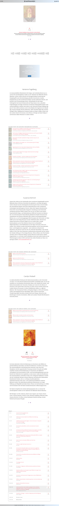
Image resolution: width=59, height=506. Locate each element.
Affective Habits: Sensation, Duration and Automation (23, 315)
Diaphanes (29, 1)
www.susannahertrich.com (24, 239)
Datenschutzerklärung (37, 505)
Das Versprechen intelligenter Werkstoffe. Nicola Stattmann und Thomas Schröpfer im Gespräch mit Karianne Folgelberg (26, 129)
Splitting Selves (19, 458)
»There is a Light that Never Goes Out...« (23, 444)
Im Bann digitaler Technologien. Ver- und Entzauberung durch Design (26, 142)
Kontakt (32, 505)
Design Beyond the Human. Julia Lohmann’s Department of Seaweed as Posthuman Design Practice (26, 175)
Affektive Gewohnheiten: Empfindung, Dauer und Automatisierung (25, 310)
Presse (27, 505)
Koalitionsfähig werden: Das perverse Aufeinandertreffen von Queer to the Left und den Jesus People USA (29, 435)
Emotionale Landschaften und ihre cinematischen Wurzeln (27, 426)
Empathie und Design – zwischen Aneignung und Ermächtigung (25, 156)
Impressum (43, 505)
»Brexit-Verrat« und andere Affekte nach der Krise (25, 440)
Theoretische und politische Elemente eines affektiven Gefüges (28, 454)
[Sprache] (56, 1)
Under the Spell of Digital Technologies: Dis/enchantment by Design (25, 152)
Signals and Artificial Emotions (18, 258)
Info (24, 505)
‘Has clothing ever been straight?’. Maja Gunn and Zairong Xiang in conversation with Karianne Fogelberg (25, 171)
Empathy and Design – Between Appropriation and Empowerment (25, 166)
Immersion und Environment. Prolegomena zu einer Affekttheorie (28, 475)
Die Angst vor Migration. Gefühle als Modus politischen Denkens (28, 466)
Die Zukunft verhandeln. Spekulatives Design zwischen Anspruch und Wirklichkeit (26, 138)
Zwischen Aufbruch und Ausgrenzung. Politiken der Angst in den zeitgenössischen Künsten (28, 470)
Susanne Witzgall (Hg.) (34, 356)
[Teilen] (30, 39)
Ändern (29, 76)
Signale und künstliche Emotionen (19, 253)
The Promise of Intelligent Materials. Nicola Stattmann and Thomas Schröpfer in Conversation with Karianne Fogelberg (27, 133)
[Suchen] (2, 1)
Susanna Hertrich (30, 32)
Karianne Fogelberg (22, 32)
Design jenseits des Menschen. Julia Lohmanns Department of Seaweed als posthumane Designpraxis (27, 185)
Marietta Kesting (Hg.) (25, 356)
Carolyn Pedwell (37, 32)
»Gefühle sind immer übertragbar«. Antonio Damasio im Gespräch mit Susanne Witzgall (28, 421)
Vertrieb (29, 505)
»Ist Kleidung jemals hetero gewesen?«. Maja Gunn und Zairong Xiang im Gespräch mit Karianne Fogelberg (26, 180)
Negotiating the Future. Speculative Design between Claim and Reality (26, 147)
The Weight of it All (20, 462)
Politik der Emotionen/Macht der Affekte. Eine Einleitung (27, 417)
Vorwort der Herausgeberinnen (22, 413)
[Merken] (28, 39)
